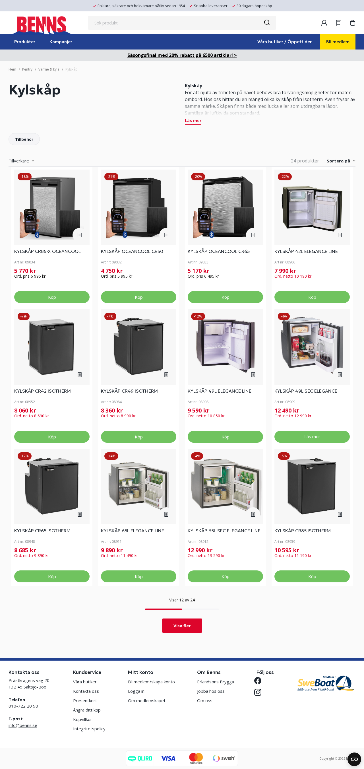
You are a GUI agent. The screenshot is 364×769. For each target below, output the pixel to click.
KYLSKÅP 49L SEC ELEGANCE (305, 391)
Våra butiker (85, 682)
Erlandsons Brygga (215, 682)
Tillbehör (24, 139)
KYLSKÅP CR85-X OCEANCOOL (47, 251)
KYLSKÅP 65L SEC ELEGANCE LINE (224, 530)
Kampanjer (60, 41)
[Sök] (266, 23)
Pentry (27, 69)
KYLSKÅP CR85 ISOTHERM (302, 530)
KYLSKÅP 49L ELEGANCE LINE (219, 391)
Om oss (204, 700)
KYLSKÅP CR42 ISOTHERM (42, 391)
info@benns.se (23, 725)
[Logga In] (324, 23)
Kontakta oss (86, 691)
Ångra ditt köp (87, 710)
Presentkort (85, 700)
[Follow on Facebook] (260, 680)
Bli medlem (337, 41)
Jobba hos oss (211, 691)
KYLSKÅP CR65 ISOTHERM (42, 530)
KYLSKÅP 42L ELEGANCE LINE (306, 251)
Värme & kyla (48, 69)
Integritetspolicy (89, 728)
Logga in (136, 691)
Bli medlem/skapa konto (151, 682)
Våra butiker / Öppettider (284, 41)
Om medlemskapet (147, 700)
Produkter (24, 41)
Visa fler (182, 625)
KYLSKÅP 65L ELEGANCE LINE (132, 530)
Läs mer (193, 121)
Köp (52, 297)
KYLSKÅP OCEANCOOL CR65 (219, 251)
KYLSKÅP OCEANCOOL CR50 (132, 251)
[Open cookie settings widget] (354, 759)
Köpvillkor (82, 719)
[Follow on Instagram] (260, 692)
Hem (12, 69)
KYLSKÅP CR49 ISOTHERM (129, 391)
